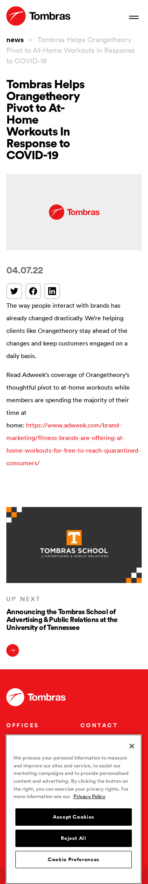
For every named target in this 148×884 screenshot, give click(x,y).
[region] (74, 809)
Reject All (73, 838)
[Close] (132, 746)
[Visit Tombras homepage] (38, 16)
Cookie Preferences (73, 859)
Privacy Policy (89, 796)
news (15, 39)
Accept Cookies (73, 817)
